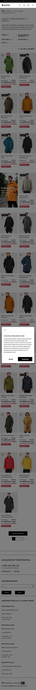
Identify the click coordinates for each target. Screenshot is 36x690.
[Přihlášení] (24, 5)
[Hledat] (20, 5)
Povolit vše (25, 359)
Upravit (11, 359)
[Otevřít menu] (32, 5)
